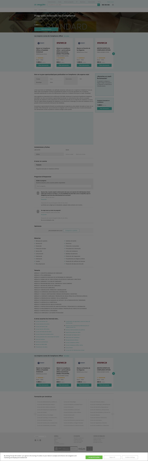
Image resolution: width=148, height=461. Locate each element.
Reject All (112, 457)
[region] (74, 456)
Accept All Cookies (94, 457)
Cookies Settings (130, 457)
